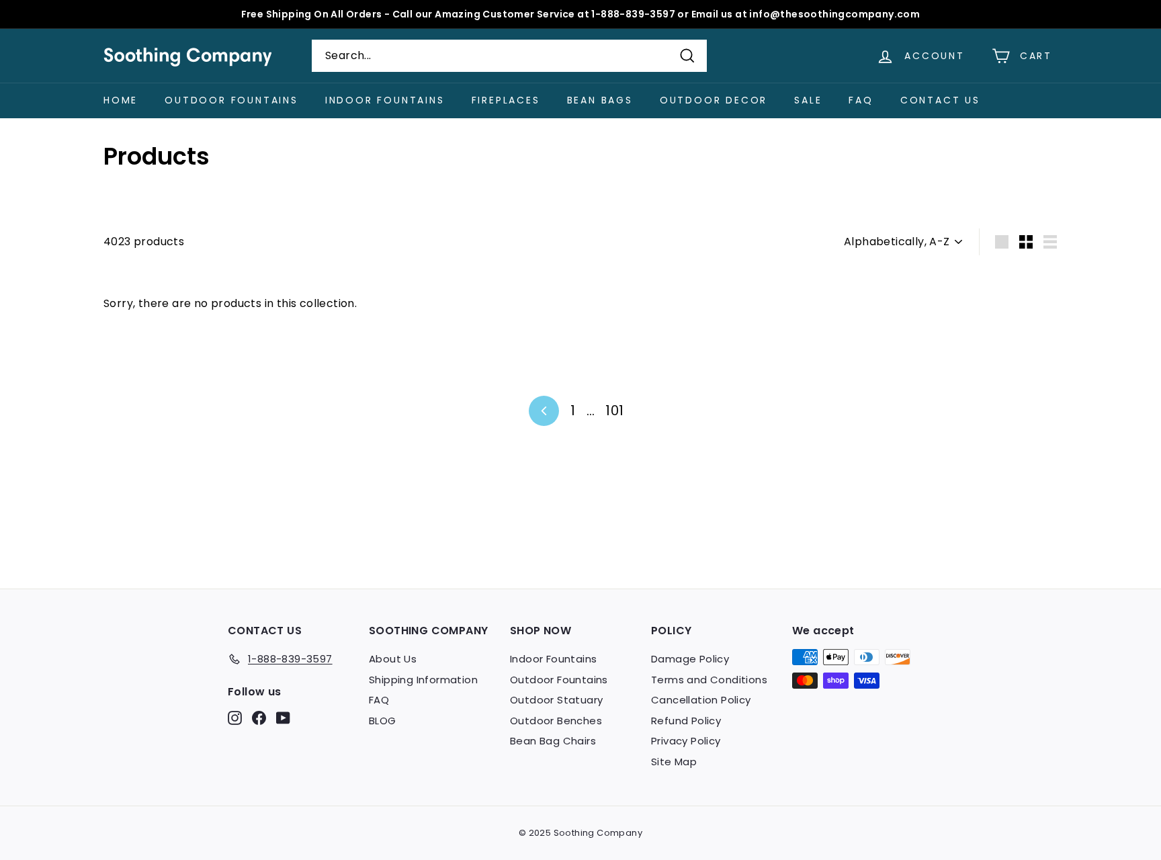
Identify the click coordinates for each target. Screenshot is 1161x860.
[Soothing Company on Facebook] (259, 718)
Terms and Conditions (709, 680)
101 (614, 410)
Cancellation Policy (701, 700)
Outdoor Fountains (231, 100)
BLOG (382, 721)
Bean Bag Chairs (553, 741)
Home (120, 100)
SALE (808, 100)
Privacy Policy (686, 741)
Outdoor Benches (556, 721)
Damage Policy (690, 659)
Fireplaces (506, 100)
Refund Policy (686, 721)
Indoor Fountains (385, 100)
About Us (393, 659)
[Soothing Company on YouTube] (283, 718)
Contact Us (940, 100)
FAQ (861, 100)
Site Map (674, 762)
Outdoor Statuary (556, 700)
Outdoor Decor (713, 100)
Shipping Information (423, 680)
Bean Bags (600, 100)
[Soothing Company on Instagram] (235, 718)
